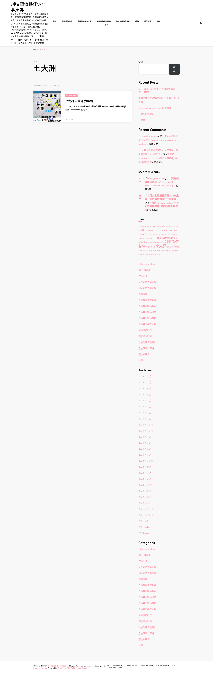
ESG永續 (142, 276)
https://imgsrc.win (149, 136)
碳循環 (176, 247)
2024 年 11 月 (145, 430)
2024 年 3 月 (144, 442)
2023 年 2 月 (144, 484)
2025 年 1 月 (144, 418)
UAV (139, 234)
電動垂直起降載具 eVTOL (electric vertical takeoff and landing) (158, 140)
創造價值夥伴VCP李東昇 (57, 666)
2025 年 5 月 (144, 394)
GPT (155, 230)
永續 (168, 247)
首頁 (54, 21)
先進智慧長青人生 (84, 21)
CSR (168, 226)
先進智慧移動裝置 (164, 238)
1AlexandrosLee (146, 264)
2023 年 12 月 (145, 460)
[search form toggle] (201, 23)
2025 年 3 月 (144, 406)
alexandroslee (144, 226)
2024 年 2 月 (144, 448)
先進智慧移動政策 (148, 238)
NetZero (165, 230)
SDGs (170, 230)
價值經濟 (142, 294)
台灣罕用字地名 (146, 114)
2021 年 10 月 (145, 515)
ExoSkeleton (149, 230)
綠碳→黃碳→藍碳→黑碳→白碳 (158, 251)
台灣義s (142, 120)
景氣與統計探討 (146, 348)
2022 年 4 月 (144, 503)
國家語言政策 (145, 336)
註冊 (158, 21)
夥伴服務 (147, 21)
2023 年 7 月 (144, 472)
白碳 (171, 247)
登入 (106, 25)
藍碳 (170, 251)
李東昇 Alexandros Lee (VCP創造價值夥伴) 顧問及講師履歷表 (158, 158)
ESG (176, 226)
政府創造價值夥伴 (147, 342)
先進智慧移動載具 (147, 318)
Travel (175, 230)
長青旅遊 (141, 255)
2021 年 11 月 (145, 509)
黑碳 (158, 255)
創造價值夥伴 (67, 21)
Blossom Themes (40, 668)
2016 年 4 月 (144, 533)
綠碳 (147, 251)
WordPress (62, 668)
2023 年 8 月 (144, 466)
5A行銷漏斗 (144, 270)
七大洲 (149, 234)
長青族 (146, 255)
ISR (162, 230)
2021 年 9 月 (144, 521)
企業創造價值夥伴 (147, 282)
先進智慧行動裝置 (153, 243)
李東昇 (161, 246)
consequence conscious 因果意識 (154, 108)
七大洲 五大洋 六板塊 (79, 101)
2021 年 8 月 (144, 527)
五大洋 (167, 234)
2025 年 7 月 (144, 382)
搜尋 (140, 62)
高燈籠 (151, 255)
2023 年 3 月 (144, 478)
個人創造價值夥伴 (71, 95)
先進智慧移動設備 (104, 21)
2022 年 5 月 (144, 497)
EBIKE (173, 226)
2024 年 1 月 (144, 454)
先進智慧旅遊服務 (123, 21)
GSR (158, 230)
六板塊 (162, 243)
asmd (153, 226)
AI (139, 226)
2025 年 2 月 (144, 412)
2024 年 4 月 (144, 436)
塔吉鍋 (148, 247)
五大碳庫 (172, 234)
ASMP (159, 226)
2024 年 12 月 (145, 424)
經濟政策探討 (145, 354)
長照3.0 (175, 250)
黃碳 (155, 255)
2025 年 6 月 (144, 388)
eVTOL (141, 230)
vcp (144, 234)
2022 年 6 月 (144, 491)
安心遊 (153, 247)
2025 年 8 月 (144, 376)
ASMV (164, 226)
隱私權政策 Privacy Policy (77, 668)
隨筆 (137, 21)
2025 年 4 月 (144, 400)
